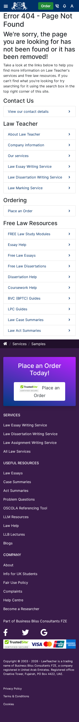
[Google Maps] (44, 632)
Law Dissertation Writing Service (35, 177)
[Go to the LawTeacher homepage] (20, 6)
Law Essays (13, 473)
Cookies (8, 704)
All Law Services (17, 451)
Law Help (11, 525)
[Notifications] (64, 6)
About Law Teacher (24, 134)
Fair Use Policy (15, 582)
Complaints (12, 591)
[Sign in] (72, 6)
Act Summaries (15, 490)
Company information (26, 145)
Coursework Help (22, 287)
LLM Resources (16, 517)
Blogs (8, 543)
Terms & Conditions (16, 696)
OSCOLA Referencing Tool (25, 508)
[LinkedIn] (26, 632)
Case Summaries (17, 482)
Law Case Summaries (25, 320)
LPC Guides (17, 309)
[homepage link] (5, 344)
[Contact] (57, 6)
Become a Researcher (21, 609)
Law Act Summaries (24, 330)
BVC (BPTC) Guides (24, 298)
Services (20, 344)
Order (45, 6)
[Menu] (7, 6)
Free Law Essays (22, 255)
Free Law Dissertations (27, 266)
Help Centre (13, 600)
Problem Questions (19, 499)
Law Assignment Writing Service (30, 442)
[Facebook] (7, 632)
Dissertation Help (22, 277)
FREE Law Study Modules (29, 234)
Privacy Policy (12, 688)
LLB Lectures (14, 534)
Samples (38, 344)
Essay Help (17, 244)
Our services (18, 156)
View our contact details (28, 111)
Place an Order (20, 211)
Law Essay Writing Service (30, 166)
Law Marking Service (25, 188)
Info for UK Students (20, 574)
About (8, 565)
